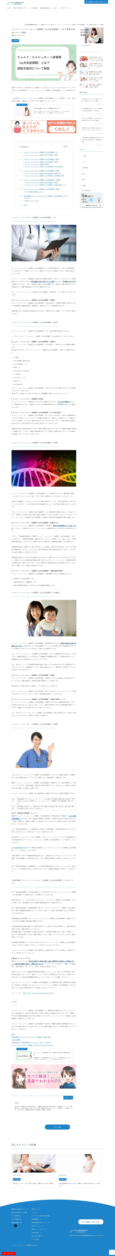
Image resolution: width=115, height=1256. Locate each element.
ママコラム (35, 1212)
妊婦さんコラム (36, 1209)
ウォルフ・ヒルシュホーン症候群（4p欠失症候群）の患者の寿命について (46, 185)
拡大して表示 (6, 1227)
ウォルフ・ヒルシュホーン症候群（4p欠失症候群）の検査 (41, 189)
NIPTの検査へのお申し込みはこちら (96, 2)
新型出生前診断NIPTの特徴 (19, 1212)
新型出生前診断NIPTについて (20, 1209)
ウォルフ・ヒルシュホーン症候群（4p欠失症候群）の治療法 (42, 180)
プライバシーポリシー (18, 1245)
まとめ (26, 205)
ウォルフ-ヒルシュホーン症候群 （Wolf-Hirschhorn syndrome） (32, 1045)
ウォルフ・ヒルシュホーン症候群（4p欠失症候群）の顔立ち (42, 162)
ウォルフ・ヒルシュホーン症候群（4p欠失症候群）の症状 (41, 159)
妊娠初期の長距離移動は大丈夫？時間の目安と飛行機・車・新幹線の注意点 (92, 140)
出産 (83, 173)
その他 (84, 156)
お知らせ (55, 8)
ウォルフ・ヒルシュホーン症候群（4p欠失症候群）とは (41, 152)
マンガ (84, 162)
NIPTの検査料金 (16, 1216)
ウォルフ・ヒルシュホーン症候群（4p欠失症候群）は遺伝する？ (43, 173)
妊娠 (83, 179)
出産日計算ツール (37, 1232)
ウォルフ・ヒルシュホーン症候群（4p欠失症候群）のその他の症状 (44, 166)
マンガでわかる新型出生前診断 (40, 1216)
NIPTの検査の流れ (17, 1219)
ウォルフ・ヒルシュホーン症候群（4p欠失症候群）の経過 (41, 182)
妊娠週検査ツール (37, 1219)
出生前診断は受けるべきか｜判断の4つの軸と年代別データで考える (92, 110)
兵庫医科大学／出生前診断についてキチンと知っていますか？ (32, 1042)
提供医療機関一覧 (45, 8)
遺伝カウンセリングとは (32, 200)
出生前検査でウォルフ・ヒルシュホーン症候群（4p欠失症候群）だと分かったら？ (45, 197)
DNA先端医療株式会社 (30, 24)
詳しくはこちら (9, 1254)
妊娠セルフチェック (37, 1226)
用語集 (84, 185)
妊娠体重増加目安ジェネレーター (41, 1222)
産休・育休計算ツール (38, 1236)
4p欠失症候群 (16, 1040)
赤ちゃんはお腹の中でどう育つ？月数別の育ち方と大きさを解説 (92, 119)
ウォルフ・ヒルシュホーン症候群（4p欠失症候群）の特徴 (41, 155)
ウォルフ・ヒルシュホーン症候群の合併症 (37, 164)
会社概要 (28, 1245)
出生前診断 (34, 8)
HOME (9, 8)
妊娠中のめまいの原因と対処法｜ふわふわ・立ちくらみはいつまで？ (92, 129)
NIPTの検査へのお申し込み (91, 1222)
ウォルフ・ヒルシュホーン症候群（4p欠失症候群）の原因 (41, 170)
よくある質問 (35, 1239)
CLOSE (65, 146)
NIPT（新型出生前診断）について (34, 191)
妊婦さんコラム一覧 (47, 24)
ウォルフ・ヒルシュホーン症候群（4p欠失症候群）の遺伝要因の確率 (44, 175)
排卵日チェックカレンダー (39, 1229)
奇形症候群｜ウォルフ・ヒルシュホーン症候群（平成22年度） (32, 1037)
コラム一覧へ (57, 1127)
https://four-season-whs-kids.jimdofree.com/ (38, 993)
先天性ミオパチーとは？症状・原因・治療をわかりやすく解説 (91, 100)
